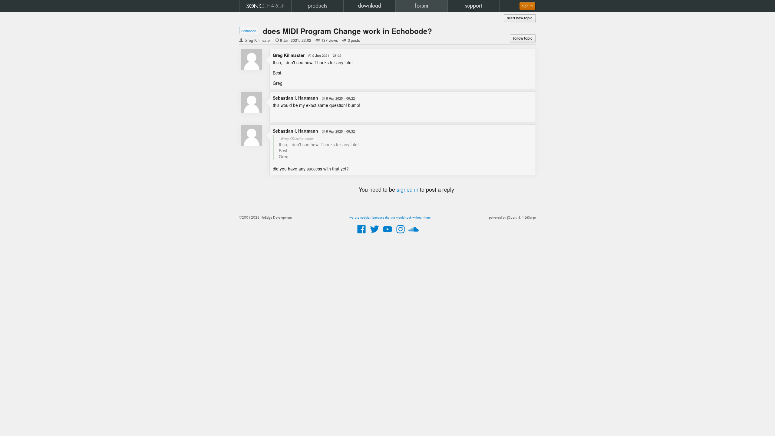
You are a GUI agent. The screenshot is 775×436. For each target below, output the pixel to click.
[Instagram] (400, 234)
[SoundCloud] (413, 234)
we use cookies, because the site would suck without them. (390, 218)
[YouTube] (387, 234)
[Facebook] (361, 234)
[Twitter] (374, 234)
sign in (527, 6)
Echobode (248, 30)
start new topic (520, 18)
